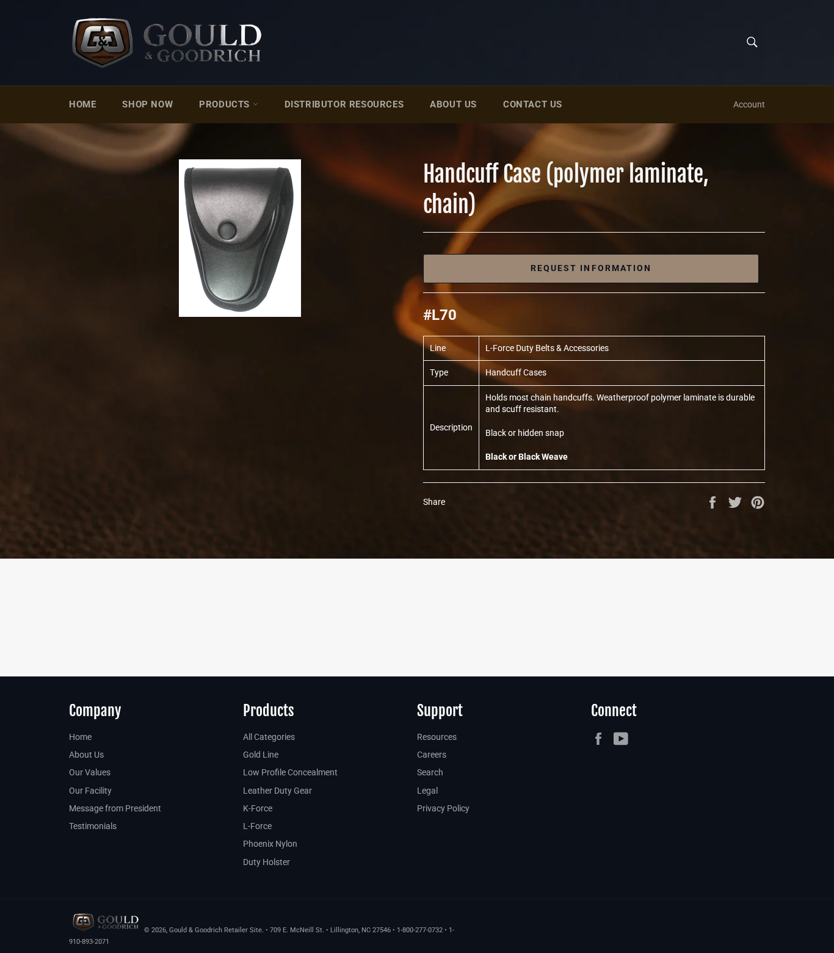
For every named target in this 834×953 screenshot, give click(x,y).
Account (749, 104)
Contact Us (532, 104)
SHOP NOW (147, 104)
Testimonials (93, 826)
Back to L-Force (423, 617)
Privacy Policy (443, 808)
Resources (437, 737)
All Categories (269, 737)
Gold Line (260, 754)
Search (430, 772)
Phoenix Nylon (270, 844)
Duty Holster (266, 862)
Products (225, 104)
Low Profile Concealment (290, 772)
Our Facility (90, 790)
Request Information (591, 268)
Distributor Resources (344, 104)
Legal (427, 790)
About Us (453, 104)
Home (82, 104)
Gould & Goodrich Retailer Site (215, 930)
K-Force (257, 808)
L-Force (257, 826)
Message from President (115, 808)
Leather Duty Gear (277, 790)
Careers (431, 754)
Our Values (90, 772)
